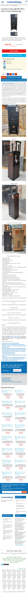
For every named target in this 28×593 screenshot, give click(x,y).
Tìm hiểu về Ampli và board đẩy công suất (20, 506)
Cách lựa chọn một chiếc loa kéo (20, 512)
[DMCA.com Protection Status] (5, 564)
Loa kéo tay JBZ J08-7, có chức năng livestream (7, 417)
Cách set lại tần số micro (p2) (8, 353)
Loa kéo (7, 5)
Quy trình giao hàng (21, 80)
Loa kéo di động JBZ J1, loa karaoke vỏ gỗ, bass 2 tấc (7, 430)
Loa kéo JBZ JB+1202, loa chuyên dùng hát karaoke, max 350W (20, 454)
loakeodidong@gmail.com (20, 545)
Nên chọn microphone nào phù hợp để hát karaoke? (14, 348)
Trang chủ (3, 5)
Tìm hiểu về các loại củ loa (20, 509)
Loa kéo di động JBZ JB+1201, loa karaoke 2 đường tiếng (20, 430)
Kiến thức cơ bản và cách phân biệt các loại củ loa (13, 344)
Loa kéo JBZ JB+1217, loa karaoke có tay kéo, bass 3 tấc (7, 478)
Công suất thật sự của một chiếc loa (7, 519)
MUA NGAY (14, 51)
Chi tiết (3, 77)
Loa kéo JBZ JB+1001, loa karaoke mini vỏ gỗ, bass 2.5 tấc (7, 442)
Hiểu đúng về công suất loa (7, 522)
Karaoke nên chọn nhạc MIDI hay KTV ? (11, 343)
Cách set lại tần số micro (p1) (8, 352)
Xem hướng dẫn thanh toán (8, 80)
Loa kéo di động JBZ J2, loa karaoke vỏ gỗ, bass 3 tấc (20, 419)
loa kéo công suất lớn (15, 336)
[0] (25, 2)
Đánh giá (19, 77)
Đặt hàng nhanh (11, 77)
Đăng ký (24, 492)
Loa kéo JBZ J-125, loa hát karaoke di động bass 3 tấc (20, 442)
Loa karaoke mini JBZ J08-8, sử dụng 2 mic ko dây (20, 407)
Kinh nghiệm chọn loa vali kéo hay (9, 360)
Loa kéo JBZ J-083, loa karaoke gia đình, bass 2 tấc (20, 466)
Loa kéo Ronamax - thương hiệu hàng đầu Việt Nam (13, 357)
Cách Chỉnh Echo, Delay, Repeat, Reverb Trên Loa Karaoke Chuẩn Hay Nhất (8, 526)
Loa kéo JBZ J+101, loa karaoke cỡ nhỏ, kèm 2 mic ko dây (20, 478)
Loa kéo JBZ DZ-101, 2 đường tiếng (7, 394)
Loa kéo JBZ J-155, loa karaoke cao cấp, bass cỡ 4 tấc (7, 454)
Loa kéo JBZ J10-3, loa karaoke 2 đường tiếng (7, 405)
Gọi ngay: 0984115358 (14, 55)
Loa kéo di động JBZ (13, 5)
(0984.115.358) (17, 539)
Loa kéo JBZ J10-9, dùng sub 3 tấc (20, 394)
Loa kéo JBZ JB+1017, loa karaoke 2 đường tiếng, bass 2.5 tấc (7, 466)
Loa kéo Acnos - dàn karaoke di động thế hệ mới (13, 359)
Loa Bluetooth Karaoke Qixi (20, 501)
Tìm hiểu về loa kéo (20, 503)
